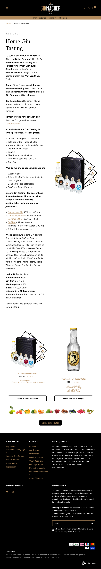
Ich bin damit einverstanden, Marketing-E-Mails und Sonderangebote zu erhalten (74, 530)
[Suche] (90, 8)
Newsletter (34, 454)
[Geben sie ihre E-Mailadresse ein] (92, 523)
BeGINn (12, 222)
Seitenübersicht (36, 478)
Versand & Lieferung (15, 456)
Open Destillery (36, 461)
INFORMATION (13, 442)
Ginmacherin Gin (16, 215)
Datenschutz (11, 463)
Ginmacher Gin (15, 212)
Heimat (8, 23)
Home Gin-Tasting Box (27, 373)
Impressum (11, 467)
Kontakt (32, 446)
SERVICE (33, 442)
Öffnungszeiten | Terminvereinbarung (50, 18)
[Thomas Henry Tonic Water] (73, 348)
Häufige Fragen (36, 457)
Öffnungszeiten (36, 464)
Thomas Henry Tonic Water (73, 379)
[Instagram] (14, 491)
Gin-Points (34, 450)
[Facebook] (9, 491)
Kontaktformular (13, 123)
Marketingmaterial (37, 468)
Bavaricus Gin (15, 219)
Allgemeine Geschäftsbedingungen (15, 449)
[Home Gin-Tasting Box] (27, 346)
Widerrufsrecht (12, 459)
